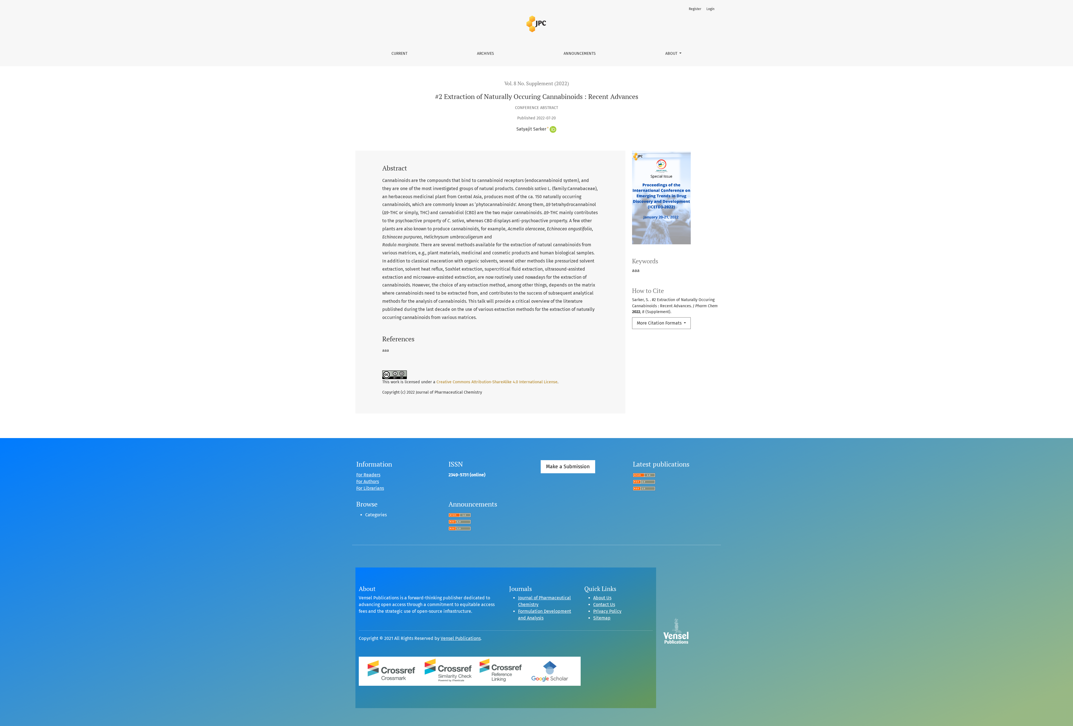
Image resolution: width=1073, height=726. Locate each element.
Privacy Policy (607, 611)
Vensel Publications (461, 638)
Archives (485, 53)
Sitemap (602, 618)
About (671, 53)
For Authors (367, 481)
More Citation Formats (660, 323)
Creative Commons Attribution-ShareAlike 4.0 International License (496, 382)
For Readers (368, 474)
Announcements (580, 53)
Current (399, 53)
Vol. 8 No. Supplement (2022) (536, 83)
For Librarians (370, 488)
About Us (602, 597)
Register (695, 9)
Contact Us (604, 604)
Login (710, 9)
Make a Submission (568, 466)
